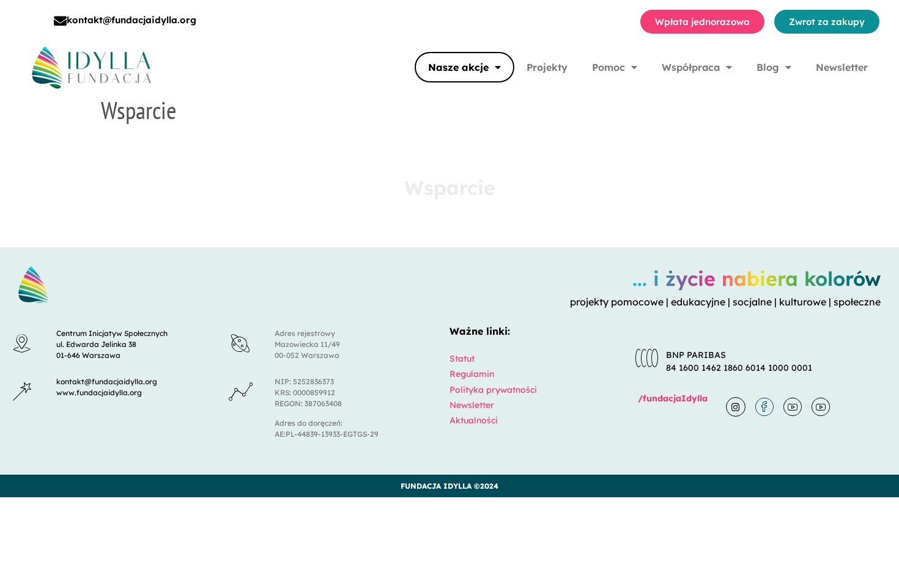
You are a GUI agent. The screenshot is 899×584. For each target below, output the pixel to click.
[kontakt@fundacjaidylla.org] (60, 21)
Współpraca (691, 67)
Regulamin (472, 373)
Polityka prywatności (493, 389)
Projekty (547, 67)
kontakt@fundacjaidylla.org (131, 20)
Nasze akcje (458, 67)
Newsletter (842, 67)
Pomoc (608, 67)
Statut (462, 358)
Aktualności (474, 420)
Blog (768, 67)
